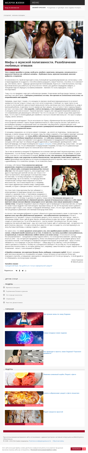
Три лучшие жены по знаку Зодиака (56, 314)
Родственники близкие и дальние (17, 291)
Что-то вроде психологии (14, 295)
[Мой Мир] (25, 270)
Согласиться (76, 449)
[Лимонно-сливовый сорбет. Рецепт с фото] (24, 379)
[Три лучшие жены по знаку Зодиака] (24, 318)
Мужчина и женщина (18, 15)
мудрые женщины (45, 144)
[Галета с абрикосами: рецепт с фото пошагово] (24, 397)
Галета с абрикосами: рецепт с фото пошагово (61, 393)
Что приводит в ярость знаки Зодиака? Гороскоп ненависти (62, 352)
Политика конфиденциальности (40, 441)
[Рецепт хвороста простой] (24, 416)
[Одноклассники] (19, 270)
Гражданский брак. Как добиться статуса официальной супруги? (28, 266)
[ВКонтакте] (16, 270)
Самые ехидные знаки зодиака (55, 333)
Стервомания (10, 299)
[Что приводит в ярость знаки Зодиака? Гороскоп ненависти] (24, 356)
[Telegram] (22, 270)
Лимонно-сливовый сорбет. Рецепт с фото (59, 374)
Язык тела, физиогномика (14, 303)
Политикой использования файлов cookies (44, 450)
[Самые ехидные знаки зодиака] (24, 337)
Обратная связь (58, 441)
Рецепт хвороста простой (53, 412)
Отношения (7, 15)
